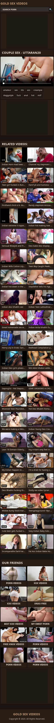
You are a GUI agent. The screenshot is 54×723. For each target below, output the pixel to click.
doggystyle (8, 95)
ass (28, 90)
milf (39, 95)
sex (16, 90)
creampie (38, 90)
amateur (7, 90)
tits (22, 90)
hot (32, 95)
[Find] (51, 9)
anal (26, 95)
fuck (19, 95)
